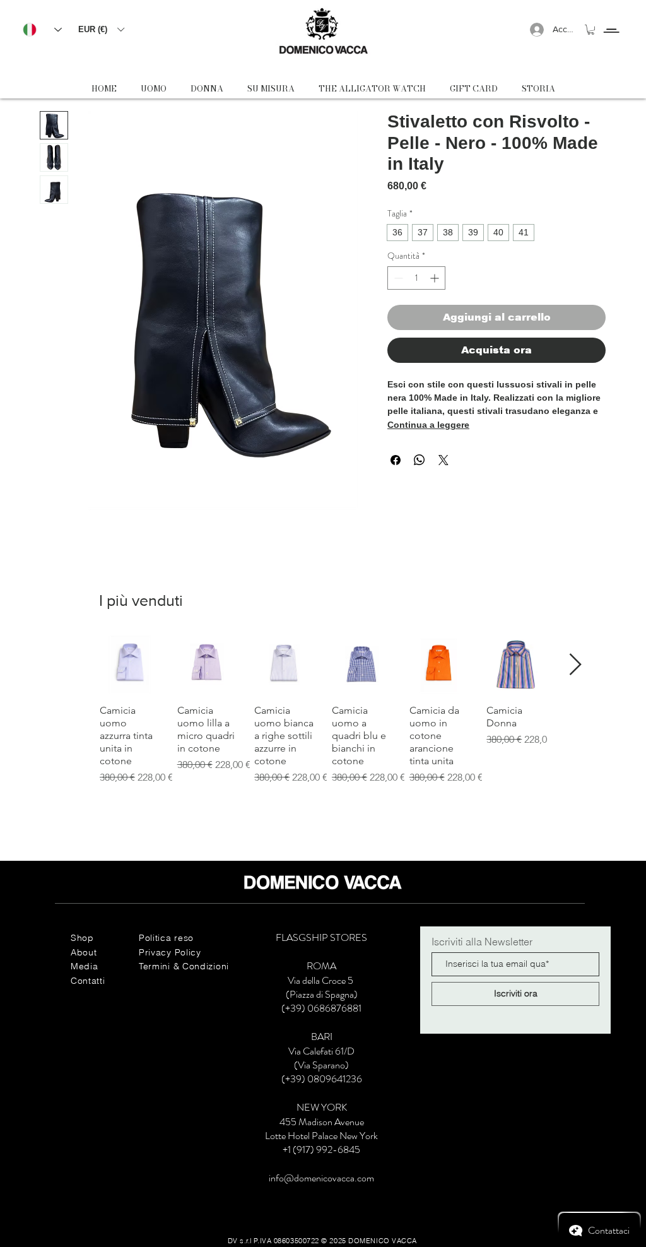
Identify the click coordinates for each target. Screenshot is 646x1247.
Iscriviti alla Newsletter (482, 942)
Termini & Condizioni (184, 966)
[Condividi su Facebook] (395, 460)
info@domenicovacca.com (321, 1178)
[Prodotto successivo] (575, 664)
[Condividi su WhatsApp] (419, 460)
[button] (101, 29)
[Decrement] (397, 278)
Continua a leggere (428, 425)
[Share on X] (443, 460)
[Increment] (435, 278)
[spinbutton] (416, 278)
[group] (323, 716)
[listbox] (101, 29)
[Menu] (611, 19)
